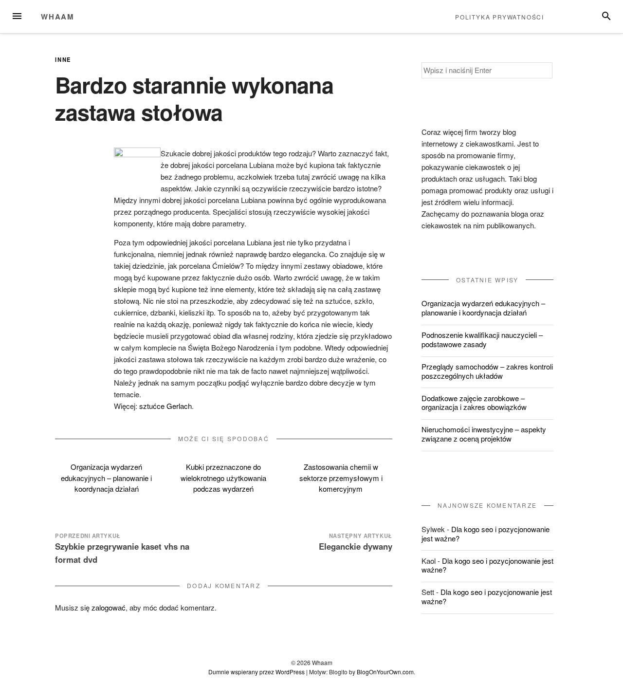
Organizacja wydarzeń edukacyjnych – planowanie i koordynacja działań (106, 478)
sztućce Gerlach (165, 406)
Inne (63, 59)
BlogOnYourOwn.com (385, 671)
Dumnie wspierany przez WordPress (256, 671)
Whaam (57, 16)
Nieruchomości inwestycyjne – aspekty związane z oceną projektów (483, 434)
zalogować (109, 607)
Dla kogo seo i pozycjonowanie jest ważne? (485, 533)
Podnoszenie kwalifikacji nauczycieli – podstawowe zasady (482, 339)
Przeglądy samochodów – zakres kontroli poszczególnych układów (487, 371)
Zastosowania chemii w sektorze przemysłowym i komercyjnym (341, 478)
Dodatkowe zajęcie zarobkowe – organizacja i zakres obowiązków (474, 402)
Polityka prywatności (499, 17)
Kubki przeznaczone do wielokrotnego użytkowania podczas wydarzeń (223, 478)
